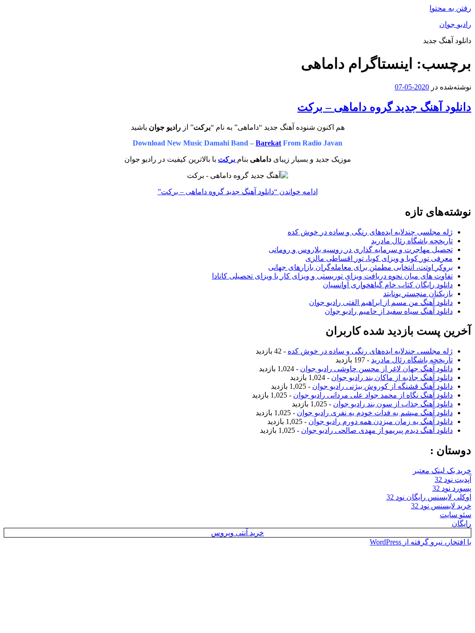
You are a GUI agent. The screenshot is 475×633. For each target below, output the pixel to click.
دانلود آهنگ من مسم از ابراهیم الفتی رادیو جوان (381, 302)
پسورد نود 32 (451, 488)
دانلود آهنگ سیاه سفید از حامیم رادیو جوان (389, 311)
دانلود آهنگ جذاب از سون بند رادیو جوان (393, 404)
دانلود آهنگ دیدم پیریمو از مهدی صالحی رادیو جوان (377, 430)
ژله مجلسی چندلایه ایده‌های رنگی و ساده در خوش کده (370, 232)
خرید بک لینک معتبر (442, 471)
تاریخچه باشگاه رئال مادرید (412, 241)
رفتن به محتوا (450, 8)
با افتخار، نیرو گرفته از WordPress (420, 542)
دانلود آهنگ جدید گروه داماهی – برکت (384, 107)
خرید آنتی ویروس (237, 533)
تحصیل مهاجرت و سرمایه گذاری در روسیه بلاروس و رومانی (361, 249)
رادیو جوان (455, 24)
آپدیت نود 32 (453, 479)
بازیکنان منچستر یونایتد (418, 294)
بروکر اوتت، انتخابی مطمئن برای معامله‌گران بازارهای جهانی (360, 267)
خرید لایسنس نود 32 (441, 506)
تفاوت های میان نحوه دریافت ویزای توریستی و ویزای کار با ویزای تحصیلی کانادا (332, 276)
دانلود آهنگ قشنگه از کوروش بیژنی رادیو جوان (382, 386)
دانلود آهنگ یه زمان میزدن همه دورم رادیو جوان (380, 421)
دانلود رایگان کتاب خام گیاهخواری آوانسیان (388, 285)
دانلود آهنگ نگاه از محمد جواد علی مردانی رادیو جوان (373, 395)
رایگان (461, 523)
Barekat (268, 143)
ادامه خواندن (238, 192)
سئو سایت (455, 515)
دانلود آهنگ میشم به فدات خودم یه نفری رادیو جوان (375, 413)
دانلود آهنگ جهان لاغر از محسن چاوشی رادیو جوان (376, 369)
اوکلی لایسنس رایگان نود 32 (428, 497)
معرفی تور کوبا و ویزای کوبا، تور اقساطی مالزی (379, 258)
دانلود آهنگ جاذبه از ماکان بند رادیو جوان (392, 377)
